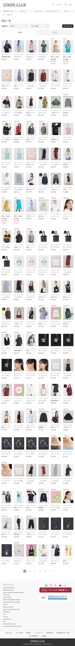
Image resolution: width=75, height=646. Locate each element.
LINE (46, 586)
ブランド (67, 11)
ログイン (59, 4)
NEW (20, 32)
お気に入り (65, 5)
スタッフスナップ (52, 11)
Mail (65, 586)
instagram (51, 586)
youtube (60, 586)
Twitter (56, 586)
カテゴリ (23, 11)
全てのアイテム (8, 11)
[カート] (70, 5)
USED (55, 32)
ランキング (37, 11)
